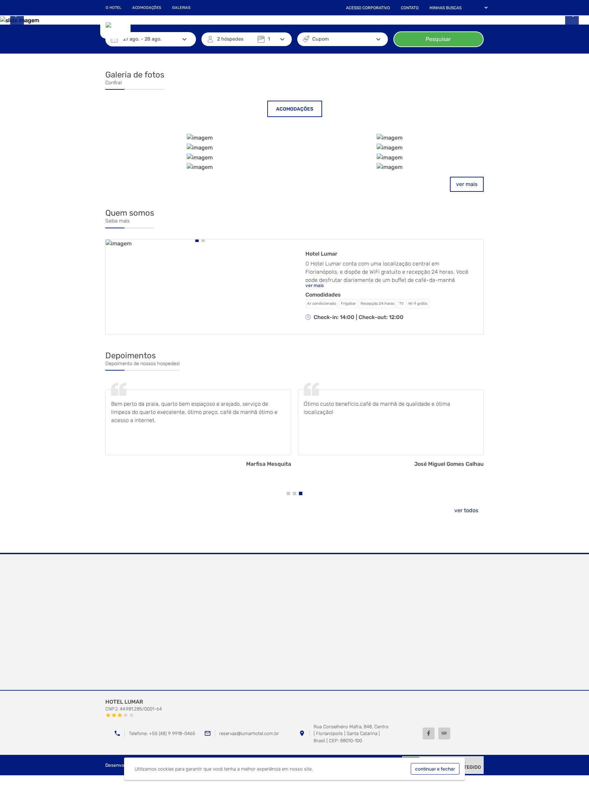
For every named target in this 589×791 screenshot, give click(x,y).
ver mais (467, 184)
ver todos (466, 510)
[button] (197, 240)
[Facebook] (429, 733)
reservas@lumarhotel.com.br (249, 733)
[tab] (294, 109)
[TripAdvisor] (444, 733)
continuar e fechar (435, 769)
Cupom (320, 39)
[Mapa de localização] (294, 622)
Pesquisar (438, 39)
